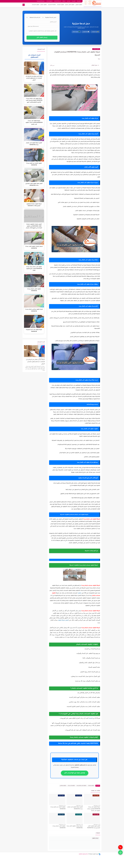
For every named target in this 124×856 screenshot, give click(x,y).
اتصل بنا (73, 1)
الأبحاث (91, 718)
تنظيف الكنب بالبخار (69, 4)
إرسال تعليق (95, 838)
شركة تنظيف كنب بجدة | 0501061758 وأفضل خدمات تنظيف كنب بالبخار (93, 809)
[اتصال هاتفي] (120, 847)
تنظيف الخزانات (60, 4)
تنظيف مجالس (63, 785)
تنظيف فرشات (91, 785)
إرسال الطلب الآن (42, 37)
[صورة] (34, 351)
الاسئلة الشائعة (57, 1)
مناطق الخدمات (49, 1)
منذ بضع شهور (41, 357)
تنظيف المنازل (78, 4)
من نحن (68, 1)
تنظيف (80, 593)
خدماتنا (64, 1)
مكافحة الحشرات (52, 4)
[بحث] (24, 5)
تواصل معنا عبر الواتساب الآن (74, 773)
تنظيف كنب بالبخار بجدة (81, 785)
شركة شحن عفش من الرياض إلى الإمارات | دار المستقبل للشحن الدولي (35, 362)
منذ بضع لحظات (96, 805)
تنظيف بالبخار (43, 4)
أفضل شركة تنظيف (63, 620)
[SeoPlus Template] (99, 854)
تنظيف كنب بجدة (71, 785)
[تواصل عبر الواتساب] (120, 852)
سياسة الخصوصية (40, 1)
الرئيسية (79, 1)
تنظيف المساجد (35, 4)
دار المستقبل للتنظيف (83, 854)
